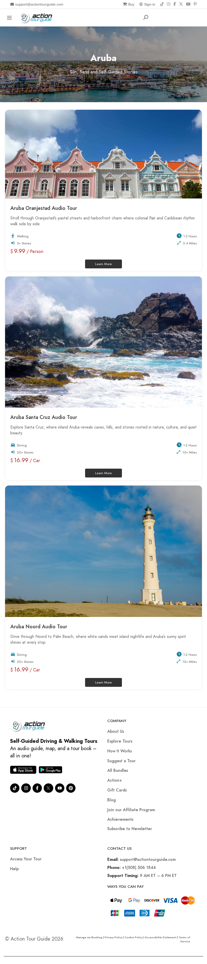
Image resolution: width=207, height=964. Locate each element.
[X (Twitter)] (181, 4)
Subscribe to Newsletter (129, 829)
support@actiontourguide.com (39, 4)
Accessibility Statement (160, 937)
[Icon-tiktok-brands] (14, 788)
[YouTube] (188, 4)
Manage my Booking (89, 937)
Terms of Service (184, 939)
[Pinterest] (195, 4)
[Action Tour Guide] (37, 17)
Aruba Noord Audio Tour (39, 626)
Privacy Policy (113, 937)
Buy (131, 4)
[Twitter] (48, 788)
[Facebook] (174, 4)
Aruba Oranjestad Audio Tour (44, 208)
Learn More (108, 263)
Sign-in (149, 4)
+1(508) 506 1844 (139, 867)
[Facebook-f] (37, 788)
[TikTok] (162, 4)
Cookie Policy (133, 937)
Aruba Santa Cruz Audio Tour (44, 417)
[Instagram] (168, 4)
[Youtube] (59, 788)
